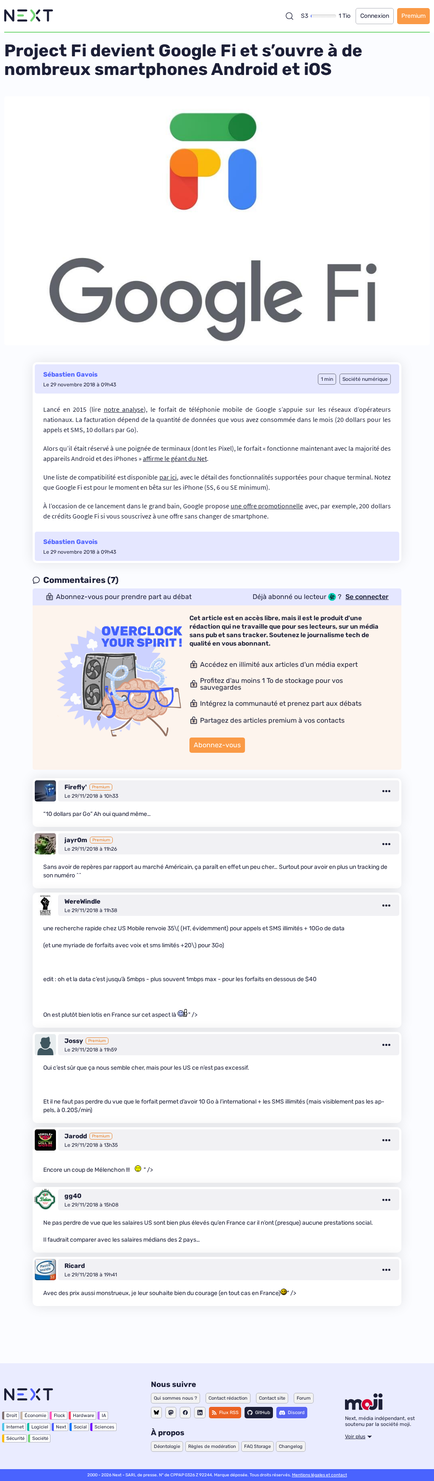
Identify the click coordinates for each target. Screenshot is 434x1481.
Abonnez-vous (217, 745)
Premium (413, 15)
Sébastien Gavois (70, 374)
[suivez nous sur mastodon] (170, 1412)
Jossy (73, 1041)
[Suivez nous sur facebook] (185, 1412)
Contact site (272, 1398)
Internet (15, 1427)
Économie (35, 1415)
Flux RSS (229, 1412)
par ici (168, 477)
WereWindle (82, 901)
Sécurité (15, 1438)
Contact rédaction (228, 1398)
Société (40, 1438)
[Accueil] (28, 15)
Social (80, 1427)
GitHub (262, 1412)
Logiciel (39, 1427)
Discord (296, 1412)
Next (61, 1427)
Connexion (374, 15)
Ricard (74, 1266)
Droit (11, 1415)
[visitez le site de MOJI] (364, 1407)
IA (104, 1415)
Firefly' (75, 787)
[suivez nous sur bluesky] (156, 1412)
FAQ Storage (257, 1446)
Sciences (104, 1427)
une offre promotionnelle (267, 506)
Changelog (291, 1446)
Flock (59, 1415)
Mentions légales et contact (319, 1475)
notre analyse (124, 409)
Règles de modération (212, 1446)
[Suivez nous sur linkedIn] (200, 1412)
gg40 (72, 1196)
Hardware (83, 1415)
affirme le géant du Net (175, 458)
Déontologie (167, 1446)
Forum (304, 1398)
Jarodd (75, 1136)
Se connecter (367, 597)
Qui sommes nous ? (175, 1398)
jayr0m (75, 840)
